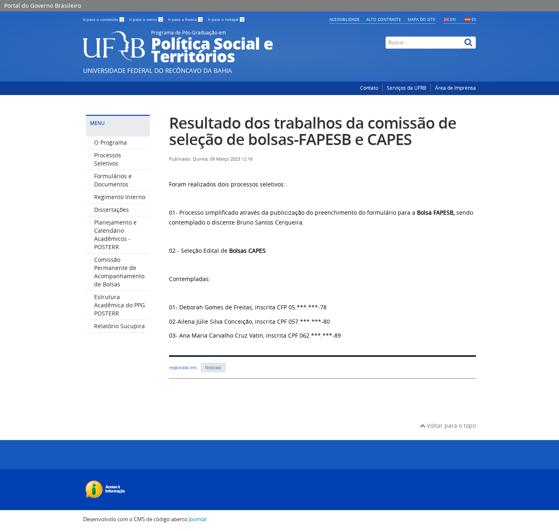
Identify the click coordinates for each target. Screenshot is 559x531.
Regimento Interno (119, 197)
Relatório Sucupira (119, 326)
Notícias (213, 367)
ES (473, 19)
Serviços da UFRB (406, 87)
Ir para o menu (145, 19)
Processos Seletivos (107, 159)
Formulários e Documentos (113, 180)
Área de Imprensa (455, 87)
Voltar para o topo (450, 425)
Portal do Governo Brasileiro (42, 5)
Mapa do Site (421, 19)
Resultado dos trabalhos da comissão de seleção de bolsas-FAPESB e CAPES (312, 131)
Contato (369, 87)
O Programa (110, 142)
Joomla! (198, 519)
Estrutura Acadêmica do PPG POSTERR (119, 305)
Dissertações (111, 209)
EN (453, 19)
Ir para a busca (185, 19)
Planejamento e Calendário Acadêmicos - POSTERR (115, 234)
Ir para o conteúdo (103, 19)
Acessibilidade (344, 19)
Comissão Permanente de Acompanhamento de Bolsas (119, 272)
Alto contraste (383, 19)
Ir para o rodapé (225, 19)
